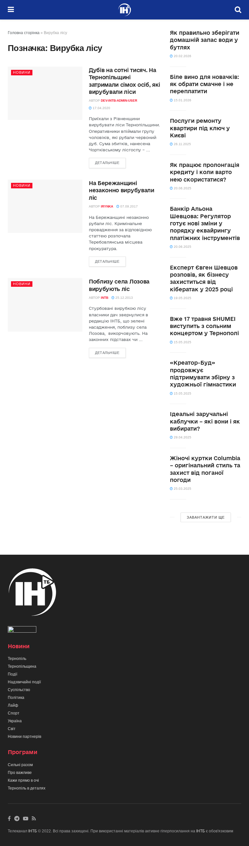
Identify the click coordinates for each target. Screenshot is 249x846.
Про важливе (20, 772)
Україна (15, 721)
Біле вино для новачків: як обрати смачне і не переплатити (204, 84)
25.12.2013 (123, 297)
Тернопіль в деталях (26, 788)
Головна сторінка (24, 33)
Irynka (107, 206)
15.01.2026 (182, 100)
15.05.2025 (182, 342)
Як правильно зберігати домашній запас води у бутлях (204, 40)
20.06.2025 (182, 188)
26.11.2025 (182, 144)
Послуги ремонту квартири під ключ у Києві (200, 128)
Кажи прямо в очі (23, 780)
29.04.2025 (182, 437)
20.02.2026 (182, 56)
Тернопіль (17, 658)
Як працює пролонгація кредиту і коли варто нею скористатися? (204, 172)
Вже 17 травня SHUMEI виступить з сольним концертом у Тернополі (204, 326)
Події (12, 674)
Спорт (13, 713)
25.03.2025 (182, 488)
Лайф (13, 705)
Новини (21, 72)
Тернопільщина (22, 666)
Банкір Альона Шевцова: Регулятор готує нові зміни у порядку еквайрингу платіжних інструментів (205, 223)
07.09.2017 (128, 206)
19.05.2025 (182, 298)
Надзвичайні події (24, 682)
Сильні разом (20, 765)
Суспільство (19, 690)
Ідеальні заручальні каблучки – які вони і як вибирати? (205, 421)
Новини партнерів (24, 736)
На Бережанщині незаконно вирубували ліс (121, 190)
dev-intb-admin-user (119, 100)
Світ (12, 728)
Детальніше (107, 163)
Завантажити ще (206, 517)
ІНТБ (32, 831)
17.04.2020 (101, 108)
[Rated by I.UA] (22, 630)
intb (104, 297)
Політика (16, 697)
